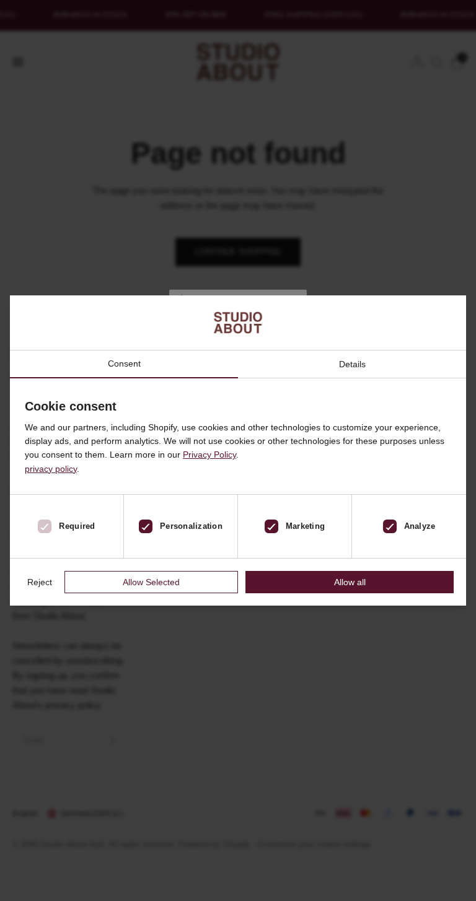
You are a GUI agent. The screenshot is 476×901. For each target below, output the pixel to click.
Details (352, 364)
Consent (124, 363)
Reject (39, 582)
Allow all (350, 582)
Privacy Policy (209, 454)
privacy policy (51, 469)
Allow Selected (151, 582)
